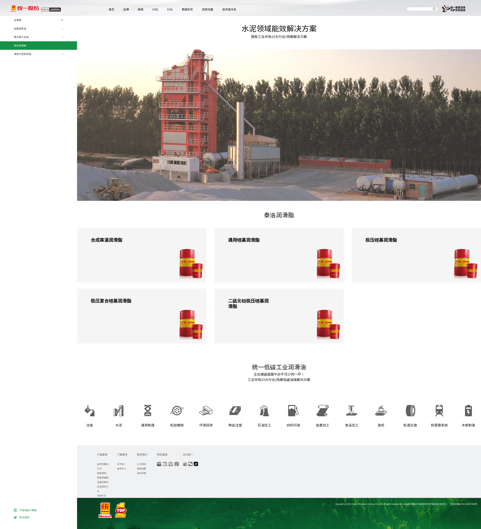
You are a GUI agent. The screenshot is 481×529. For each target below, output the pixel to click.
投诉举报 (141, 473)
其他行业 (101, 495)
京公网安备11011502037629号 (463, 504)
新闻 (140, 9)
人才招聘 (141, 464)
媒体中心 (121, 468)
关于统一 (121, 464)
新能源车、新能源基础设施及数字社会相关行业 (102, 482)
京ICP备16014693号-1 (437, 504)
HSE (155, 9)
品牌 (126, 9)
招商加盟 (207, 9)
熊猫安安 (187, 9)
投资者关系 (229, 9)
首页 (111, 9)
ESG (170, 9)
